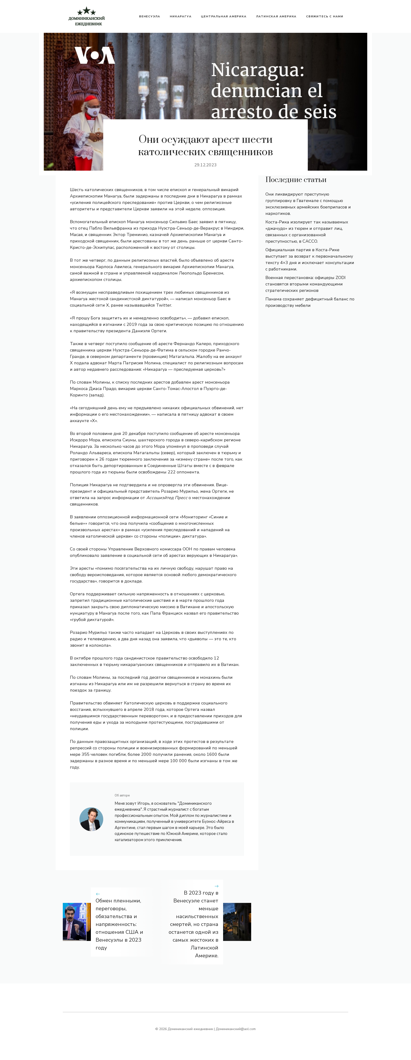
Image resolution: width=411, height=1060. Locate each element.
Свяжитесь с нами (324, 16)
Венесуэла (149, 16)
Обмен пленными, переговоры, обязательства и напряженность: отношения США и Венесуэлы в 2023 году (119, 924)
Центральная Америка (223, 16)
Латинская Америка (276, 16)
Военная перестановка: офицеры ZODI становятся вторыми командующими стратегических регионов (305, 284)
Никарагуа (180, 16)
